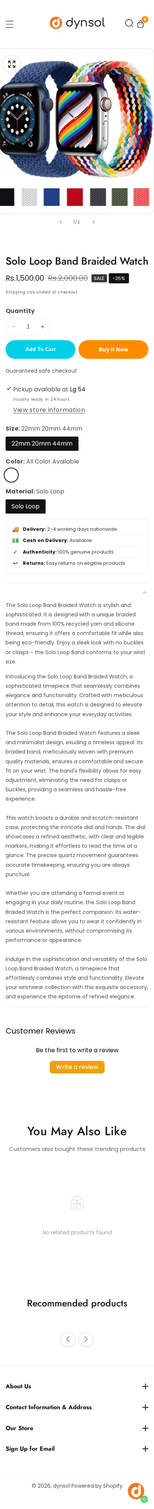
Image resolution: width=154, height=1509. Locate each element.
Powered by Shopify (97, 1485)
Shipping (16, 292)
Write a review (77, 1067)
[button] (129, 24)
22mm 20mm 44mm (42, 443)
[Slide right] (93, 222)
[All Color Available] (11, 475)
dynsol (61, 1485)
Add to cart (40, 349)
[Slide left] (60, 222)
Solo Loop (26, 506)
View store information (49, 410)
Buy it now (113, 349)
